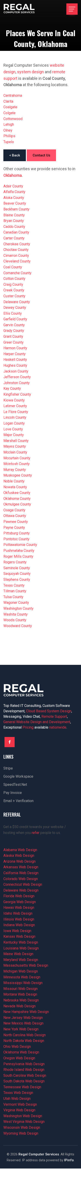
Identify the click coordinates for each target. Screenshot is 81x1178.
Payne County (14, 527)
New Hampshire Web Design (26, 1012)
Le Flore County (15, 412)
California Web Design (20, 873)
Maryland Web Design (20, 960)
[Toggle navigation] (72, 9)
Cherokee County (16, 244)
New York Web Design (20, 1029)
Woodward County (17, 626)
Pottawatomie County (20, 545)
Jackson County (15, 371)
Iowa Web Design (17, 931)
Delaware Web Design (20, 890)
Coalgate (10, 107)
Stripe (8, 768)
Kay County (12, 388)
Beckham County (16, 209)
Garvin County (14, 325)
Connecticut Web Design (22, 884)
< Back (14, 155)
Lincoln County (14, 417)
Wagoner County (16, 602)
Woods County (14, 620)
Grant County (13, 336)
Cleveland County (17, 261)
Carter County (14, 238)
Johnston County (16, 383)
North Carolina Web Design (24, 1035)
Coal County (12, 267)
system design (30, 71)
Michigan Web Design (20, 971)
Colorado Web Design (20, 879)
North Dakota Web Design (23, 1041)
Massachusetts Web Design (25, 965)
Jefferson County (17, 377)
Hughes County (15, 365)
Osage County (14, 510)
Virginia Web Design (19, 1110)
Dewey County (14, 307)
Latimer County (15, 406)
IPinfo (69, 1160)
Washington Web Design (22, 1116)
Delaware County (16, 302)
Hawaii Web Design (18, 907)
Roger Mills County (18, 556)
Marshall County (16, 441)
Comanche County (17, 273)
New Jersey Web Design (23, 1017)
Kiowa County (14, 400)
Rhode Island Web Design (23, 1069)
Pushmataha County (18, 550)
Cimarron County (16, 255)
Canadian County (16, 232)
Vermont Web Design (20, 1104)
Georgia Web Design (19, 902)
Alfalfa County (14, 192)
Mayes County (14, 446)
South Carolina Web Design (24, 1075)
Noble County (14, 481)
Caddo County (14, 226)
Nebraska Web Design (21, 1000)
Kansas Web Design (19, 936)
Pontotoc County (16, 539)
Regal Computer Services (38, 1154)
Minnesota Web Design (21, 977)
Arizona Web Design (19, 861)
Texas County (14, 585)
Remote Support (54, 716)
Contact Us (41, 155)
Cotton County (14, 278)
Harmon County (15, 348)
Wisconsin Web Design (21, 1127)
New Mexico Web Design (23, 1023)
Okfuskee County (16, 493)
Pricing (28, 727)
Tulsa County (13, 597)
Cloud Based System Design (48, 711)
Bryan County (13, 221)
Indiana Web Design (19, 925)
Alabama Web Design (20, 850)
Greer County (13, 342)
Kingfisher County (17, 394)
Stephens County (16, 579)
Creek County (13, 290)
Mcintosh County (16, 464)
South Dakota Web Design (24, 1081)
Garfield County (15, 319)
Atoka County (13, 198)
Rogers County (15, 562)
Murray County (14, 469)
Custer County (14, 296)
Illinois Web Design (18, 919)
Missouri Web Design (20, 989)
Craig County (13, 284)
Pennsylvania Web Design (24, 1064)
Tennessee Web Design (22, 1087)
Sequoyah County (17, 573)
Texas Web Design (18, 1093)
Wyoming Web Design (20, 1133)
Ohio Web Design (17, 1046)
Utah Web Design (17, 1098)
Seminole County (16, 568)
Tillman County (14, 591)
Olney (7, 130)
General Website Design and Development (36, 722)
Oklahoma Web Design (21, 1052)
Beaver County (14, 203)
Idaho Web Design (17, 913)
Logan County (14, 423)
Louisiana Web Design (21, 948)
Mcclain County (15, 452)
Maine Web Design (18, 954)
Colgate (9, 113)
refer (35, 833)
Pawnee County (15, 521)
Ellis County (12, 313)
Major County (13, 435)
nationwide (57, 727)
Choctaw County (16, 250)
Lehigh (8, 124)
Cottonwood (12, 119)
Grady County (13, 330)
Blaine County (14, 215)
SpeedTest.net (15, 784)
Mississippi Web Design (23, 983)
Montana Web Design (20, 994)
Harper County (14, 354)
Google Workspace (18, 776)
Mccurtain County (16, 458)
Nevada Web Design (19, 1006)
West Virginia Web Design (24, 1121)
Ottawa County (14, 516)
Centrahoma (12, 95)
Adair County (13, 186)
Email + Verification (18, 801)
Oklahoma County (17, 498)
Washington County (18, 608)
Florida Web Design (18, 896)
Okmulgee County (17, 504)
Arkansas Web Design (20, 867)
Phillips (9, 136)
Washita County (15, 614)
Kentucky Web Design (20, 942)
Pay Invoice (12, 793)
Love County (13, 429)
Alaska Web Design (18, 855)
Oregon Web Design (19, 1058)
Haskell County (15, 359)
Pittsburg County (16, 533)
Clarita (8, 101)
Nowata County (15, 487)
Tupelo (8, 142)
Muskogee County (17, 475)
